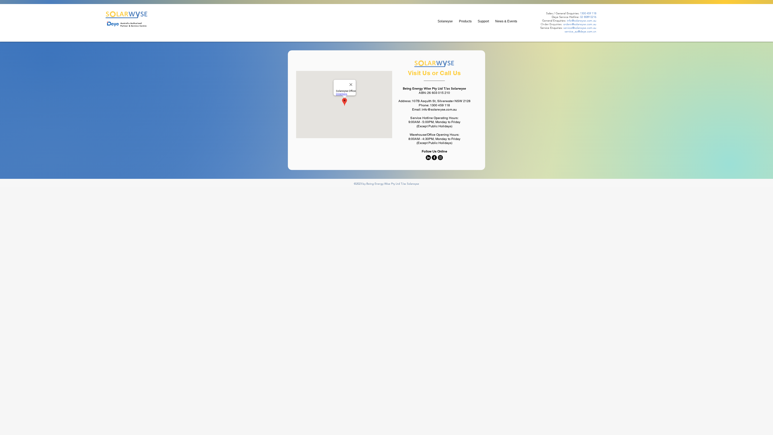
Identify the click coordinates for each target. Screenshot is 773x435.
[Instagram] (440, 157)
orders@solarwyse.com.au (579, 24)
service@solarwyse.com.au (579, 28)
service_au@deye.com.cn (580, 31)
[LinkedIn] (428, 157)
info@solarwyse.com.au (581, 20)
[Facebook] (434, 157)
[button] (465, 21)
